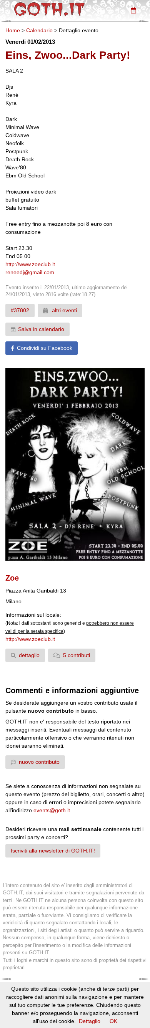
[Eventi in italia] (133, 10)
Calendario (39, 30)
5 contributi (76, 655)
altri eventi (63, 310)
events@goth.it (51, 810)
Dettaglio (89, 1021)
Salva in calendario (41, 329)
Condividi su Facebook (44, 348)
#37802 (20, 310)
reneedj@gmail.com (29, 272)
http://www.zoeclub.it (30, 264)
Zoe (12, 578)
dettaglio (29, 655)
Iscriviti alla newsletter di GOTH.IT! (53, 851)
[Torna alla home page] (49, 9)
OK (113, 1021)
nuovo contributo (39, 762)
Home (12, 30)
